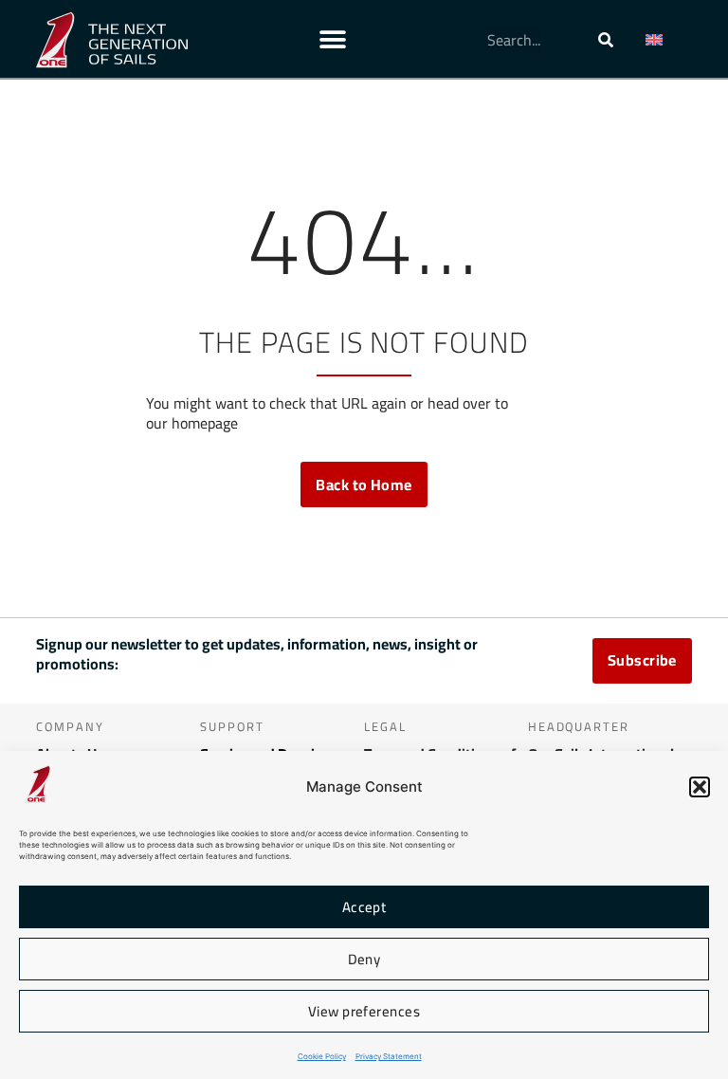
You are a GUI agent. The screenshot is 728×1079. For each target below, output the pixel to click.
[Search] (606, 40)
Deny (364, 959)
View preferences (364, 1011)
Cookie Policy (322, 1056)
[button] (699, 786)
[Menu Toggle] (332, 40)
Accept (364, 907)
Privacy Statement (388, 1056)
